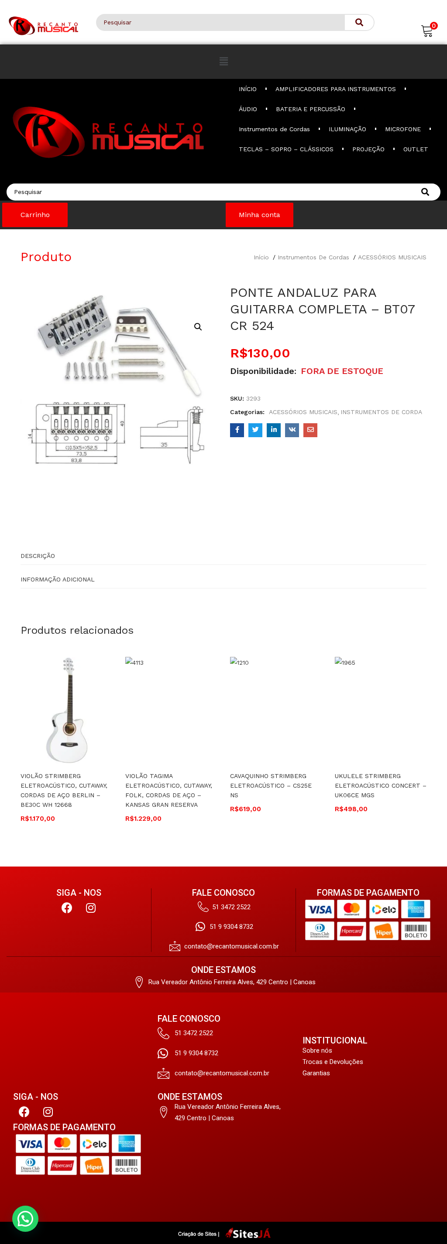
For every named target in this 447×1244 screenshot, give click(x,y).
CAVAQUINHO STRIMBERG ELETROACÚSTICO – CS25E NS (271, 785)
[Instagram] (91, 908)
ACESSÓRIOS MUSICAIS (392, 257)
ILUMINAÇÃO (347, 129)
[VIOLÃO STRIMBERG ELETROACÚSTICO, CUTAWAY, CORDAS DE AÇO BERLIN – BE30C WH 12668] (66, 709)
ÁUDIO (248, 108)
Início (261, 257)
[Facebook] (67, 908)
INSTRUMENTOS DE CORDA (381, 411)
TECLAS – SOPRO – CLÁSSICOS (286, 149)
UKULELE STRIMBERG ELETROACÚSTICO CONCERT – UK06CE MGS (380, 785)
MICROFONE (403, 129)
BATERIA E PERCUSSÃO (310, 108)
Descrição (38, 555)
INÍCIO (248, 88)
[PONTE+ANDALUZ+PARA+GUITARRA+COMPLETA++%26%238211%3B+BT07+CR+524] (255, 430)
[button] (427, 30)
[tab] (223, 553)
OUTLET (415, 149)
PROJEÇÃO (368, 149)
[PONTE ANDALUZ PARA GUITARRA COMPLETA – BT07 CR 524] (237, 430)
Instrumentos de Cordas (274, 129)
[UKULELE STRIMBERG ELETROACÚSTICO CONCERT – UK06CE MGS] (380, 709)
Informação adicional (58, 579)
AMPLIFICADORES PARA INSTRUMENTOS (335, 88)
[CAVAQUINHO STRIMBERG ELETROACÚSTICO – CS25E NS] (276, 709)
